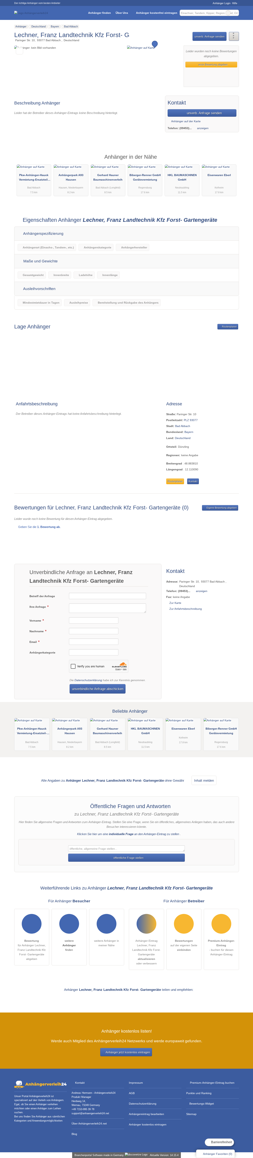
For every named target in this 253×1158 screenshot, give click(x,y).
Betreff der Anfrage (42, 596)
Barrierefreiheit (221, 1142)
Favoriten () (217, 1153)
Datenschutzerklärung (88, 680)
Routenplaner (229, 326)
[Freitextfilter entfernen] (228, 12)
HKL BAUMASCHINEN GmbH (182, 177)
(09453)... (185, 128)
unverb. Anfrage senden (209, 36)
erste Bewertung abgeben (213, 64)
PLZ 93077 (191, 420)
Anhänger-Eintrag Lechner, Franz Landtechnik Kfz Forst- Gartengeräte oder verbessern (146, 952)
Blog (74, 1134)
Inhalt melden (204, 780)
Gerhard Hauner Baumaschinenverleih (108, 177)
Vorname (35, 620)
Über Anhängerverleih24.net (89, 1123)
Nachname (36, 631)
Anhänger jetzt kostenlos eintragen (128, 1052)
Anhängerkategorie (42, 652)
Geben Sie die (38, 527)
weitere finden (69, 945)
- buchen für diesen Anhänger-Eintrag (221, 947)
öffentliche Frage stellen (128, 857)
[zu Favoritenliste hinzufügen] (19, 50)
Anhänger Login (221, 3)
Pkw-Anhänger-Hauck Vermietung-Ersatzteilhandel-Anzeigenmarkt (34, 178)
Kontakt (193, 481)
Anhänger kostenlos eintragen (147, 1124)
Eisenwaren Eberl (219, 175)
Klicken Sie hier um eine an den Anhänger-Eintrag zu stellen (128, 834)
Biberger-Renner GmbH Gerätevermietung (145, 177)
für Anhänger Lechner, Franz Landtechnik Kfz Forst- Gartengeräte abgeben (32, 949)
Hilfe (234, 3)
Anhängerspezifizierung (42, 233)
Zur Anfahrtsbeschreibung (185, 608)
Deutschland (183, 438)
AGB (132, 1093)
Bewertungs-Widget (201, 1103)
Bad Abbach (182, 426)
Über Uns (122, 12)
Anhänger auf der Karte (186, 121)
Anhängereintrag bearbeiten (146, 1114)
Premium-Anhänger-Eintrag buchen (212, 1082)
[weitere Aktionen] (234, 36)
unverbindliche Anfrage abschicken (97, 689)
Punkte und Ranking (198, 1093)
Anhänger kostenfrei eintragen (156, 12)
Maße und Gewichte (40, 261)
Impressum (136, 1082)
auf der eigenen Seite (183, 945)
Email (33, 641)
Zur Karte (175, 602)
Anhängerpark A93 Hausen (71, 177)
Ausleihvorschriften (39, 289)
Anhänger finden (99, 12)
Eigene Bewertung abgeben (221, 507)
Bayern (188, 432)
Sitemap (191, 1114)
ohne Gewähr (174, 780)
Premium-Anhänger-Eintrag (231, 160)
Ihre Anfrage (38, 606)
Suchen (236, 13)
